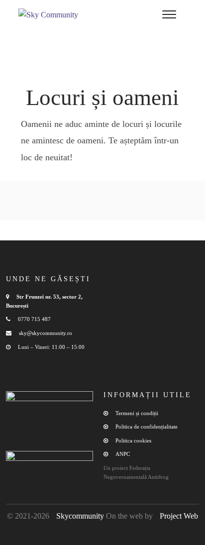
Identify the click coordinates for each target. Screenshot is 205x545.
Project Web (179, 516)
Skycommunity (80, 516)
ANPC (122, 454)
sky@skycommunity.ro (45, 333)
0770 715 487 (34, 319)
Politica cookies (133, 440)
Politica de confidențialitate (146, 427)
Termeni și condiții (136, 413)
